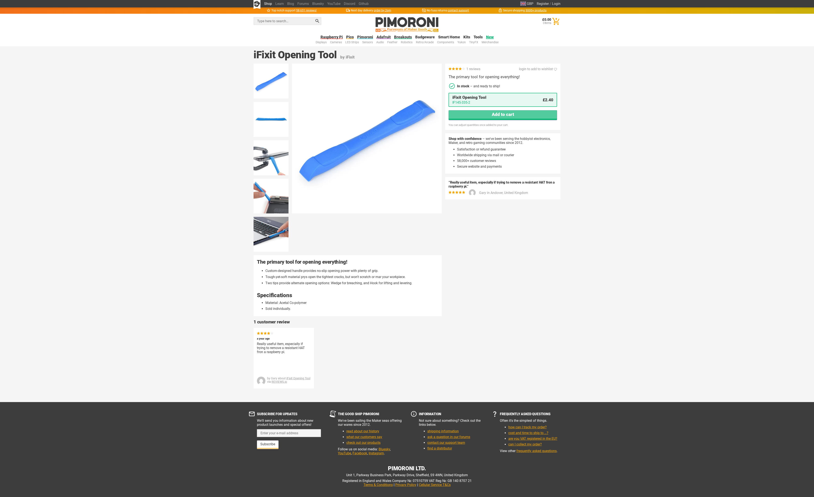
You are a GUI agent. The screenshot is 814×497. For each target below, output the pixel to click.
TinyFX (473, 42)
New (490, 37)
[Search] (317, 21)
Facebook (360, 453)
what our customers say (364, 437)
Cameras (336, 42)
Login (556, 4)
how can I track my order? (527, 427)
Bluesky (318, 4)
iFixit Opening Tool (298, 378)
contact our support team (446, 443)
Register (543, 4)
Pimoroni (365, 37)
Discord (349, 4)
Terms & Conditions (378, 485)
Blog (290, 4)
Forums (303, 4)
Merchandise (490, 42)
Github (364, 4)
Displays (321, 42)
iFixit (350, 57)
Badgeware (425, 37)
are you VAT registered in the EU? (532, 439)
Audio (380, 42)
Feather (392, 42)
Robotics (407, 42)
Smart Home (449, 37)
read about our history (362, 431)
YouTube (333, 4)
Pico (350, 37)
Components (445, 42)
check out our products (363, 443)
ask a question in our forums (448, 437)
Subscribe (267, 444)
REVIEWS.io (279, 381)
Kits (466, 37)
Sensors (367, 42)
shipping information (443, 431)
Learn (279, 4)
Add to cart (503, 114)
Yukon (461, 42)
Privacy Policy (405, 485)
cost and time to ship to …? (528, 433)
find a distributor (439, 448)
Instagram (376, 453)
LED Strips (352, 42)
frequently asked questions (536, 451)
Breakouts (403, 37)
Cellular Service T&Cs (435, 485)
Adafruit (383, 37)
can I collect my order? (525, 444)
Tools (478, 37)
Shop (268, 4)
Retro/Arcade (425, 42)
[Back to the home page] (407, 24)
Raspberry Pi (332, 37)
